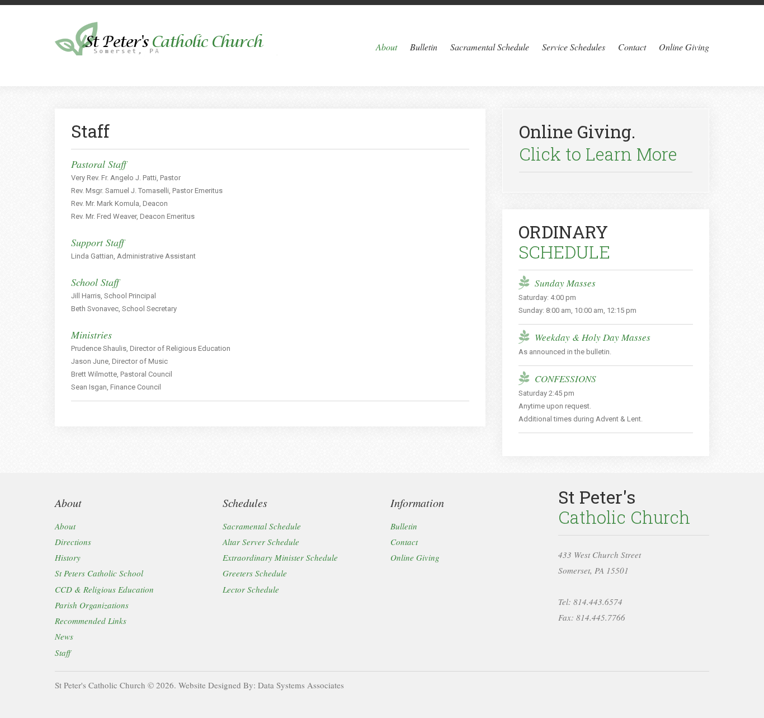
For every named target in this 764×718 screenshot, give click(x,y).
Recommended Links (90, 620)
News (64, 636)
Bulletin (423, 47)
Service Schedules (573, 47)
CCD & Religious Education (104, 589)
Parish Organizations (92, 605)
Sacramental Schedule (489, 47)
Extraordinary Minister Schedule (280, 557)
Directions (73, 541)
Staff (62, 652)
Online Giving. (598, 142)
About (386, 47)
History (68, 557)
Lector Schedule (251, 589)
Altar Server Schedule (261, 541)
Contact (632, 47)
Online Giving (684, 47)
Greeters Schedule (255, 573)
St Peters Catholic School (99, 573)
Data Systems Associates (301, 685)
